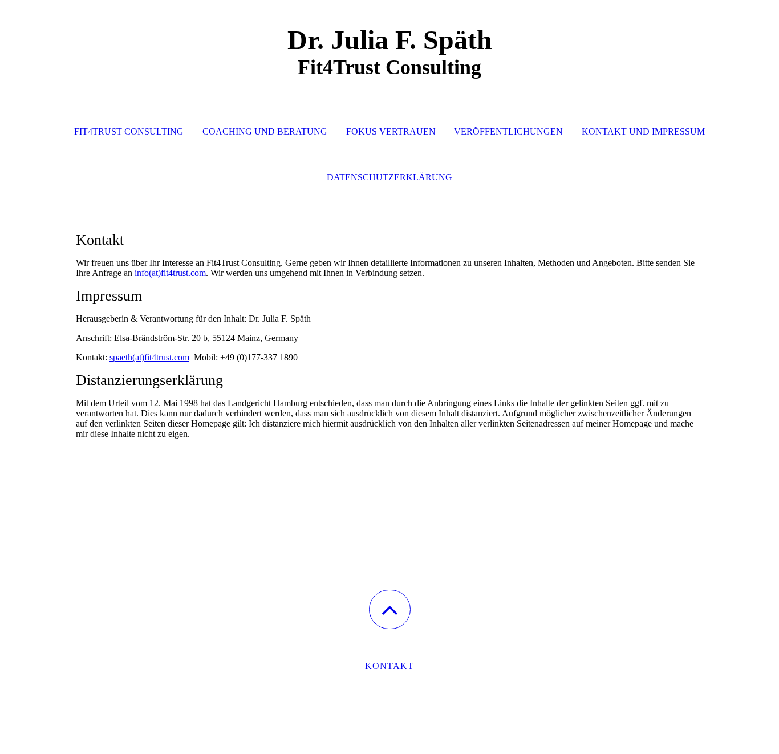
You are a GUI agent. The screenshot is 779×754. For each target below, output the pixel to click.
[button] (390, 609)
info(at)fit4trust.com (169, 273)
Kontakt (389, 666)
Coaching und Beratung (264, 131)
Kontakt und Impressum (643, 131)
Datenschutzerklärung (389, 177)
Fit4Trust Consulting (129, 131)
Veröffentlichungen (508, 131)
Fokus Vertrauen (391, 131)
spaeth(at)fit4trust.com (149, 357)
